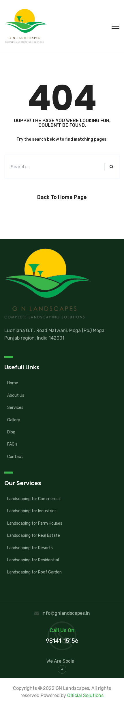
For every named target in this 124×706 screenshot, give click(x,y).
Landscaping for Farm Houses (34, 523)
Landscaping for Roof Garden (34, 572)
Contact (15, 456)
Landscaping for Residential (33, 560)
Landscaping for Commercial (34, 498)
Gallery (13, 420)
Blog (11, 432)
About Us (15, 395)
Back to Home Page (62, 197)
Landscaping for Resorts (30, 547)
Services (15, 407)
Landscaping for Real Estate (33, 535)
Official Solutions (85, 695)
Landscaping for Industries (32, 510)
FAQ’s (12, 444)
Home (12, 383)
